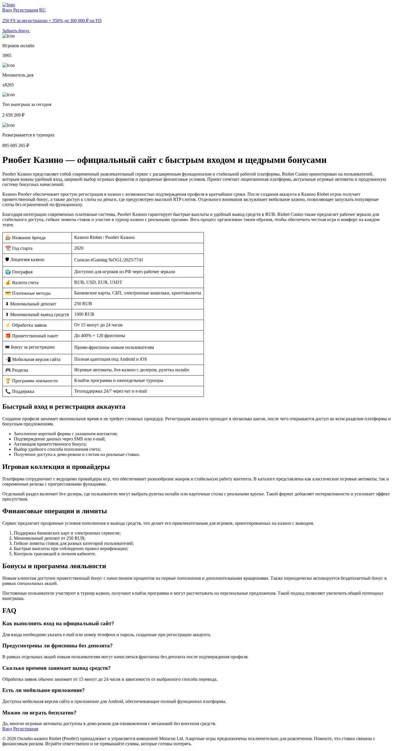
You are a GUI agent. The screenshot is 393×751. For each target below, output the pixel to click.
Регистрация (25, 9)
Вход (7, 9)
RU (42, 9)
